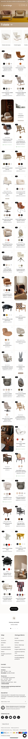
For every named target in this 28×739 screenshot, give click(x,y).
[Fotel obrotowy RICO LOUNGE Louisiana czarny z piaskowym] (20, 485)
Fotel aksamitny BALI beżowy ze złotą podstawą (7, 69)
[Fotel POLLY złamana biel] (7, 181)
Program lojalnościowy (20, 649)
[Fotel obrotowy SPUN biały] (7, 536)
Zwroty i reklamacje (19, 645)
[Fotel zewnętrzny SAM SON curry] (20, 536)
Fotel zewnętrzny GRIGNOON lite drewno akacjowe (20, 418)
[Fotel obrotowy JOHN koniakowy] (20, 56)
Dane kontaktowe (23, 729)
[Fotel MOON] (20, 106)
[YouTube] (10, 717)
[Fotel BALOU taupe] (7, 485)
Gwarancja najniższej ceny (20, 652)
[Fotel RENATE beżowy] (20, 332)
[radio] (4, 64)
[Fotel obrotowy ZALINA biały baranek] (7, 207)
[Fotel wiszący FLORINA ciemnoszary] (20, 382)
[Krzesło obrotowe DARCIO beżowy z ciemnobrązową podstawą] (20, 257)
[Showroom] (24, 5)
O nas (2, 638)
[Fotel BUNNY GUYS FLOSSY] (20, 357)
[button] (1, 5)
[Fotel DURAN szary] (7, 458)
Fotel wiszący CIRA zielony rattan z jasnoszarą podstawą (20, 245)
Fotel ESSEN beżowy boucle (20, 193)
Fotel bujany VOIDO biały (20, 444)
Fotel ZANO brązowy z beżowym (21, 317)
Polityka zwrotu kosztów (5, 727)
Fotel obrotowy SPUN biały (7, 549)
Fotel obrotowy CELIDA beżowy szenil (7, 419)
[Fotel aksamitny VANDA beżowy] (7, 81)
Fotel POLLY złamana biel (7, 193)
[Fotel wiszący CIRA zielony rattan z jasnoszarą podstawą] (20, 232)
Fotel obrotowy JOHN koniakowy (21, 68)
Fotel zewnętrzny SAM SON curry (21, 548)
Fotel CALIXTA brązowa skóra (20, 168)
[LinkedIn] (18, 717)
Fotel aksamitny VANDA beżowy (7, 93)
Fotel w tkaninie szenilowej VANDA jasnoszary (7, 270)
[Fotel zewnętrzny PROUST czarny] (7, 561)
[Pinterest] (14, 717)
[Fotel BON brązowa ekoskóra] (7, 511)
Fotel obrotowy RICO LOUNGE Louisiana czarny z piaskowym (20, 499)
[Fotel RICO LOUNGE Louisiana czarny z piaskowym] (7, 382)
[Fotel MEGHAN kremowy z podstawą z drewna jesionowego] (7, 357)
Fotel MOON (20, 115)
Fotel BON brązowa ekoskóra (7, 524)
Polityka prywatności (15, 727)
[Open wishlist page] (22, 5)
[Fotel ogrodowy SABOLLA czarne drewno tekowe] (20, 511)
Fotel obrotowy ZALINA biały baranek (7, 220)
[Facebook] (2, 717)
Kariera (2, 651)
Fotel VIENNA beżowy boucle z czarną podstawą (7, 599)
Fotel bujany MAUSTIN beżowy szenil (21, 93)
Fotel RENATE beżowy (21, 342)
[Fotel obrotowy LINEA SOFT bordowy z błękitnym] (20, 586)
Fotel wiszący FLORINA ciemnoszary (21, 394)
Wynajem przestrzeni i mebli (6, 654)
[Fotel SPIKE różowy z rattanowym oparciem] (20, 458)
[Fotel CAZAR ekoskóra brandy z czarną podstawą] (20, 207)
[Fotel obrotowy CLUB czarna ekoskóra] (7, 129)
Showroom (3, 640)
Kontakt (16, 638)
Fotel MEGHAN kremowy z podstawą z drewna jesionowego (7, 368)
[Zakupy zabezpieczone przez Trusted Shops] (3, 708)
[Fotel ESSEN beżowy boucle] (20, 181)
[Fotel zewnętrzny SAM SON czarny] (7, 307)
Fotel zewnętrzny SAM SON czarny (7, 319)
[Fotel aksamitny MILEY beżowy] (7, 156)
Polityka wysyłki (16, 729)
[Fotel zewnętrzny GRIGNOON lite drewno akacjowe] (20, 407)
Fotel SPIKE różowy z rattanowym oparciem (20, 471)
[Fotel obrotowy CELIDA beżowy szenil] (7, 407)
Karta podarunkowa (19, 655)
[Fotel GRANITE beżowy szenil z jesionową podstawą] (7, 232)
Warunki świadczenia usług (6, 729)
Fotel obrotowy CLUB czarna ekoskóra (7, 140)
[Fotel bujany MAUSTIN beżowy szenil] (20, 81)
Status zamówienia (19, 640)
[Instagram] (6, 717)
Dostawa (17, 642)
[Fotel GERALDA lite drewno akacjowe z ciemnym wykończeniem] (20, 129)
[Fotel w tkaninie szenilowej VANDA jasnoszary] (7, 257)
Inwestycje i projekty (6, 647)
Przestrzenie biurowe (6, 649)
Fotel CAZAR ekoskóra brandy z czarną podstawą (21, 221)
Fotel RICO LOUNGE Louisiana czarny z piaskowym (7, 395)
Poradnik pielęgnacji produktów (19, 658)
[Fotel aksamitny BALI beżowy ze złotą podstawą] (7, 56)
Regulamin (17, 647)
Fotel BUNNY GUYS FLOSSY (21, 367)
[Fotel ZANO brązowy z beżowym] (20, 307)
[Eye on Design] (7, 6)
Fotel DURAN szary (7, 468)
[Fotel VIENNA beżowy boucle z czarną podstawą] (7, 586)
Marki (2, 645)
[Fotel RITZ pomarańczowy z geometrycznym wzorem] (7, 332)
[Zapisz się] (25, 701)
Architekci (3, 642)
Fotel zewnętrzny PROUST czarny (7, 574)
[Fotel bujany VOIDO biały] (20, 431)
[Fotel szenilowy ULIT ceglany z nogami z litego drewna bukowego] (7, 282)
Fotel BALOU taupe (7, 497)
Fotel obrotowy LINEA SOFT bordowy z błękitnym (21, 600)
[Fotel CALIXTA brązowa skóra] (20, 156)
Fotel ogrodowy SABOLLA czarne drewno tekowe (20, 524)
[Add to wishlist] (12, 51)
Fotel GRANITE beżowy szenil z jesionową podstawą (7, 245)
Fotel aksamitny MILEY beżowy (7, 168)
